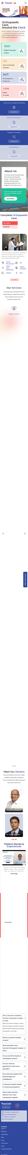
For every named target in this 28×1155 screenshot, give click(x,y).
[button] (3, 533)
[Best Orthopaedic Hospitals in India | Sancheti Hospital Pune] (8, 3)
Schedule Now (14, 112)
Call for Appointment (25, 580)
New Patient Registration (10, 1114)
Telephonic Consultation (10, 1116)
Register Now (14, 126)
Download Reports (8, 1119)
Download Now (14, 156)
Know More (10, 198)
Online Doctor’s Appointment (11, 1112)
